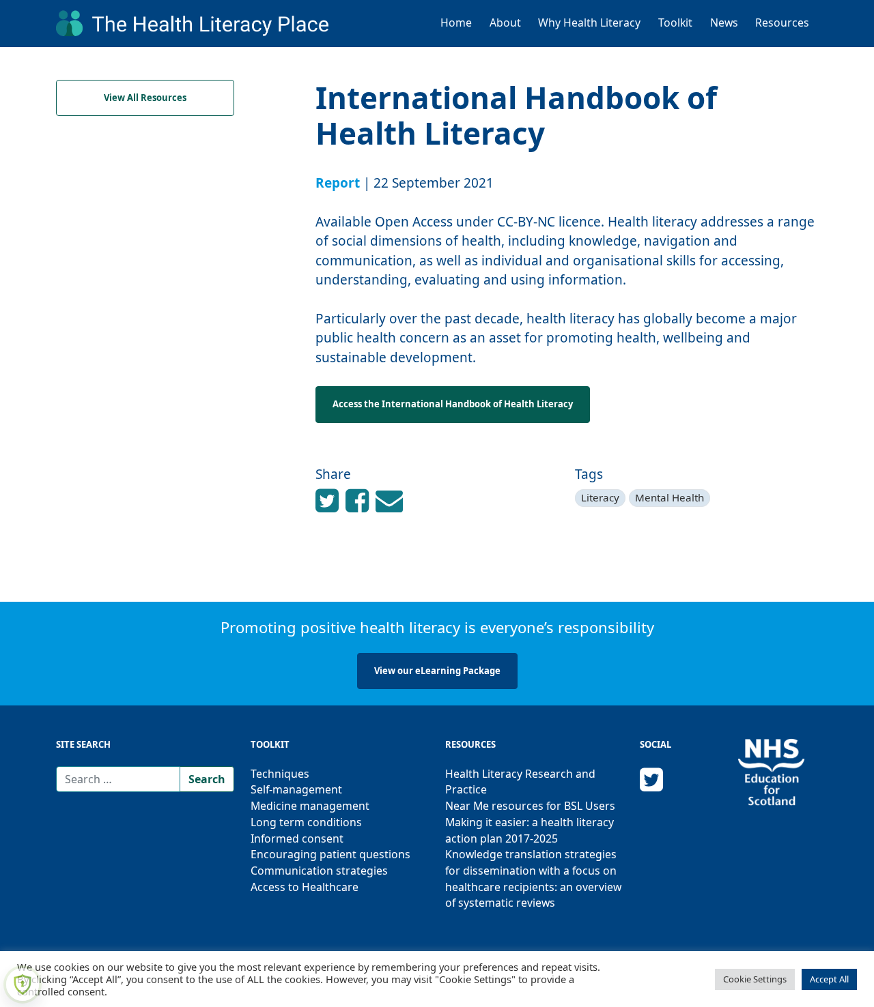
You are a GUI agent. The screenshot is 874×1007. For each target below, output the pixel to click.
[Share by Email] (389, 500)
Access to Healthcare (304, 886)
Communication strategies (319, 870)
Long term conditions (306, 822)
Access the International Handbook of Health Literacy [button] (453, 404)
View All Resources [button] (145, 97)
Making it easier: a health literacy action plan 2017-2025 (529, 830)
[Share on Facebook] (330, 500)
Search (206, 779)
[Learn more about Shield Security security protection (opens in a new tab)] (22, 984)
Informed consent (297, 838)
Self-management (296, 789)
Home (456, 22)
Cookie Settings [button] (755, 979)
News (724, 22)
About (505, 22)
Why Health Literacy (589, 22)
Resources (782, 22)
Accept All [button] (829, 979)
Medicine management (310, 805)
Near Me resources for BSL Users (530, 805)
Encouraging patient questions (330, 854)
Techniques (280, 773)
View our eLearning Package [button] (437, 671)
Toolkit (675, 22)
